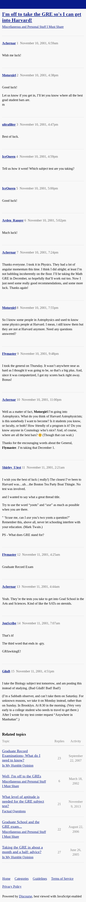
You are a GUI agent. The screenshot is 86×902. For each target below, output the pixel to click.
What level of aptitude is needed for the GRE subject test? (23, 801)
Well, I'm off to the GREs (21, 776)
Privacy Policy (12, 886)
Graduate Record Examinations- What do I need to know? (21, 755)
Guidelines (40, 878)
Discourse (25, 896)
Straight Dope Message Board (22, 4)
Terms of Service (62, 878)
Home (6, 878)
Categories (22, 878)
